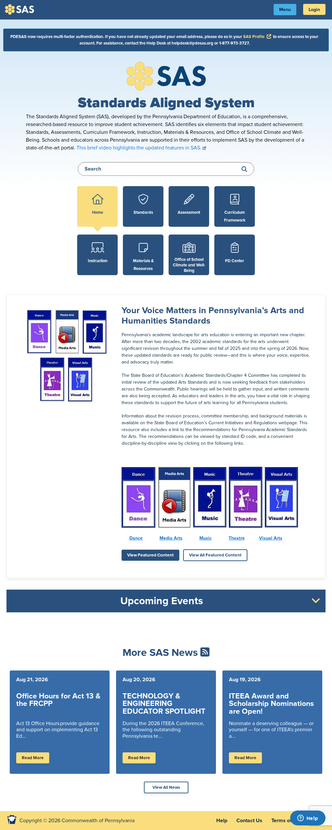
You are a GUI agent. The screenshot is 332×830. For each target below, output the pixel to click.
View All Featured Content (215, 555)
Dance (136, 538)
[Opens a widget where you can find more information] (308, 819)
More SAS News (160, 652)
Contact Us (249, 820)
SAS (20, 9)
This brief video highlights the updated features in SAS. (140, 148)
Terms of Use (286, 820)
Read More (33, 757)
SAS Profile (257, 36)
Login (314, 9)
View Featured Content (150, 555)
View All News (166, 787)
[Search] (244, 169)
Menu (285, 9)
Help (221, 820)
